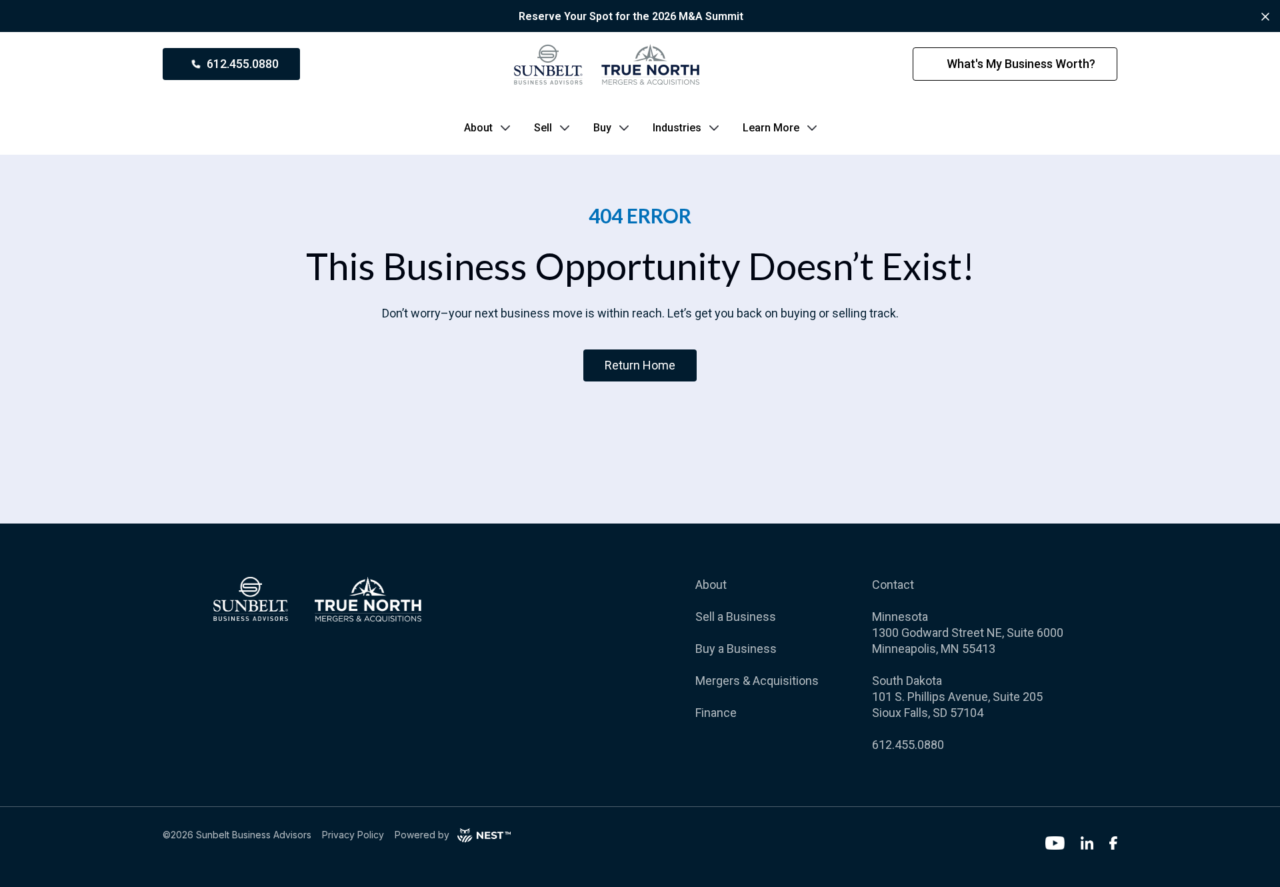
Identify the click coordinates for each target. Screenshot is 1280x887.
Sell (543, 127)
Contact (893, 585)
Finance (716, 713)
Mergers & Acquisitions (757, 681)
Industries (677, 127)
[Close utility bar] (1265, 17)
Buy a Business (736, 649)
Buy (602, 127)
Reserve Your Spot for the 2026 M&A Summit (631, 16)
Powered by (422, 834)
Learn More (771, 127)
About (478, 127)
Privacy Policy (353, 834)
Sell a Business (735, 617)
